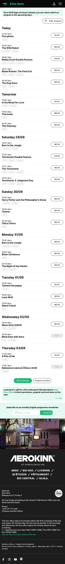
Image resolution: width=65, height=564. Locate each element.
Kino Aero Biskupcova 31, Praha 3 (12, 494)
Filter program (55, 21)
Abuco (12, 544)
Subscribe (47, 412)
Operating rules (44, 546)
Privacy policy (31, 546)
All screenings (23, 380)
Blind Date (12, 340)
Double (11, 63)
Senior (5, 39)
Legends (20, 63)
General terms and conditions (13, 546)
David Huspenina (27, 544)
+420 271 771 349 (10, 509)
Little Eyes (6, 51)
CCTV (53, 546)
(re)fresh (12, 328)
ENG (4, 63)
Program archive (42, 380)
